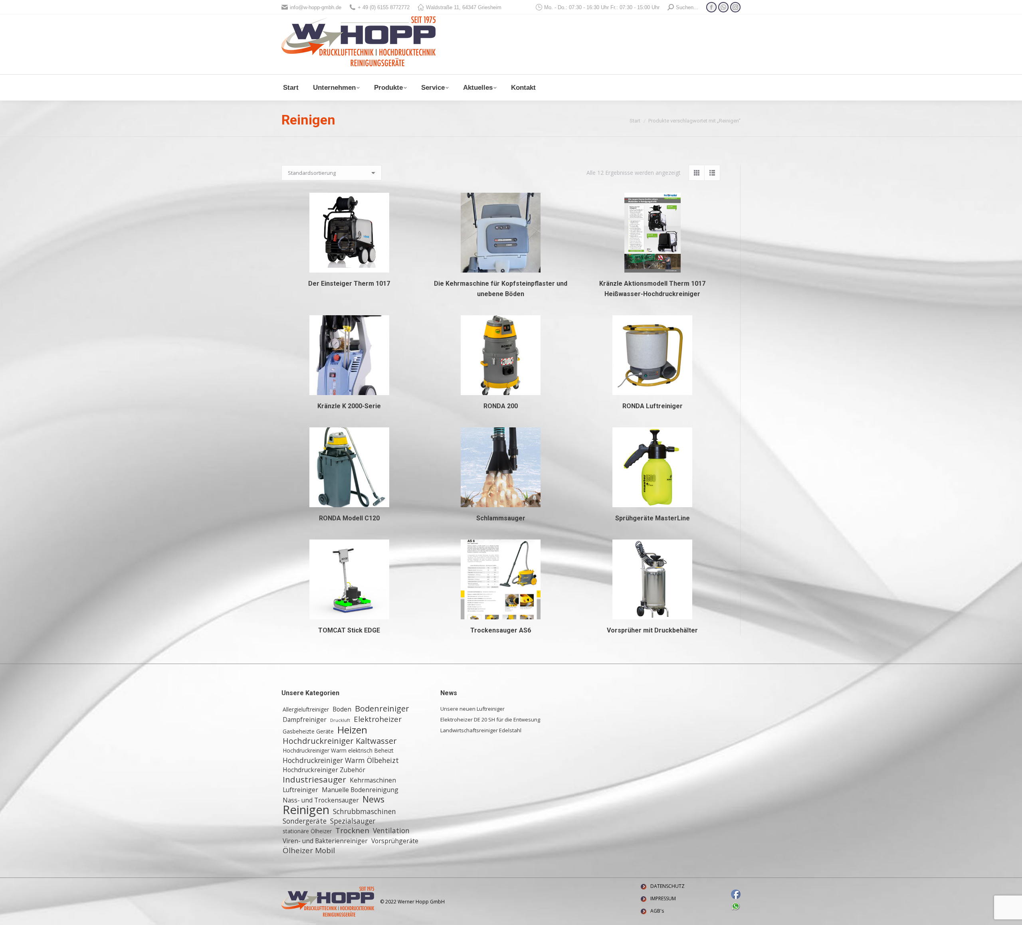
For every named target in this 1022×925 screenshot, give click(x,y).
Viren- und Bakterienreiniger (325, 840)
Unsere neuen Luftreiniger (472, 708)
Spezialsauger (352, 820)
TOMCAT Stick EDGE (349, 630)
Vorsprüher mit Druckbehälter (652, 630)
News (373, 799)
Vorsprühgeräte (394, 840)
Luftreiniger (300, 789)
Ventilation (391, 830)
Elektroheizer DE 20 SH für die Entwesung (490, 719)
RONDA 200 (500, 406)
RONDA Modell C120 (349, 518)
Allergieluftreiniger (306, 709)
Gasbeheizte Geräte (308, 731)
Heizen (352, 729)
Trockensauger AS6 (500, 630)
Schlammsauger (500, 518)
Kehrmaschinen (373, 780)
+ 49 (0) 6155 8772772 (384, 7)
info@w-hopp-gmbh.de (315, 7)
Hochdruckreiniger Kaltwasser (340, 741)
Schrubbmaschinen (364, 811)
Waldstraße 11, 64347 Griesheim (463, 7)
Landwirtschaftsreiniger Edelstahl (480, 730)
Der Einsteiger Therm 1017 (349, 283)
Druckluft (340, 720)
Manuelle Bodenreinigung (360, 789)
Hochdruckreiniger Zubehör (324, 769)
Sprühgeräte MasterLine (652, 518)
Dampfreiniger (305, 719)
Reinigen (306, 809)
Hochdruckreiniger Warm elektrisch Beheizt (338, 750)
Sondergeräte (305, 820)
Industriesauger (314, 779)
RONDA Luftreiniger (652, 406)
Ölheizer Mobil (309, 850)
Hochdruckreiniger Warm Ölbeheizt (341, 760)
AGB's (657, 910)
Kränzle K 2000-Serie (349, 406)
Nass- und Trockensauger (321, 800)
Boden (342, 709)
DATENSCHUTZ (667, 886)
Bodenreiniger (382, 708)
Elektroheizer (378, 719)
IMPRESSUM (663, 898)
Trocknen (352, 830)
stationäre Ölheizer (307, 831)
